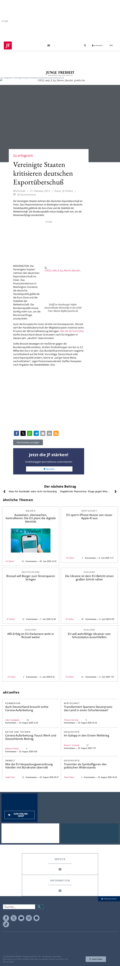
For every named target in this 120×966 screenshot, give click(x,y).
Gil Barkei (10, 561)
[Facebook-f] (6, 918)
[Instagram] (29, 918)
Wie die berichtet (71, 331)
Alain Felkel (69, 777)
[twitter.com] (14, 918)
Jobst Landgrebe (12, 720)
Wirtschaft (19, 191)
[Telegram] (36, 918)
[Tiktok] (6, 924)
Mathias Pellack (12, 749)
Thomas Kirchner (71, 720)
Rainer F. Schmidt (71, 745)
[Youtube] (21, 918)
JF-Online (70, 558)
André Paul (10, 777)
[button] (49, 45)
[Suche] (39, 906)
